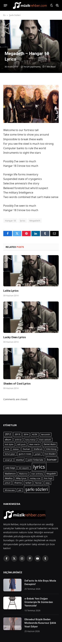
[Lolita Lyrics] (31, 270)
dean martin (34, 444)
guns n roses (25, 453)
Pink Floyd (48, 478)
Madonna (23, 473)
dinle (7, 449)
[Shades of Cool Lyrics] (31, 363)
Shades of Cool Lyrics (17, 383)
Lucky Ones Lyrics (14, 337)
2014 (26, 434)
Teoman (38, 483)
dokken (16, 449)
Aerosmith (45, 434)
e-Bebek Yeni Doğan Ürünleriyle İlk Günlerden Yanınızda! (38, 602)
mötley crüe (35, 478)
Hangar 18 (10, 220)
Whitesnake (10, 490)
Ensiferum (38, 449)
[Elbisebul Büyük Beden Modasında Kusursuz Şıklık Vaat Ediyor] (12, 623)
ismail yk (8, 460)
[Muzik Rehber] (30, 5)
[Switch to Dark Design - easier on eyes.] (51, 5)
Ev (4, 15)
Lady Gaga (10, 467)
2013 (17, 434)
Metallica (8, 478)
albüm (8, 439)
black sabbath (45, 440)
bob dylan (9, 444)
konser (52, 459)
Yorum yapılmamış (32, 66)
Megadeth (34, 220)
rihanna (18, 482)
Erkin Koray (51, 449)
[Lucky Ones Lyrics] (31, 317)
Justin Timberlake (35, 460)
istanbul (20, 459)
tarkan (28, 482)
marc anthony (37, 474)
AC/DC (35, 434)
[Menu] (5, 5)
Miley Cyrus (21, 478)
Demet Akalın (50, 444)
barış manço (30, 440)
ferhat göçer (10, 454)
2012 (8, 434)
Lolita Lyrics (11, 290)
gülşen (38, 454)
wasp (47, 483)
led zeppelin (24, 468)
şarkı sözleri (36, 489)
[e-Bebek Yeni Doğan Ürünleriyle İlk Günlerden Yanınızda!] (12, 603)
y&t (19, 490)
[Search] (57, 5)
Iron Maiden (50, 454)
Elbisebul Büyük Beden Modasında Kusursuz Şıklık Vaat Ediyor (40, 623)
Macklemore (10, 473)
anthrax (18, 439)
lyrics (22, 220)
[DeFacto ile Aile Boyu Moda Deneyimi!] (12, 585)
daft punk (21, 444)
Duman (26, 448)
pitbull (7, 483)
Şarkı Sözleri (15, 15)
